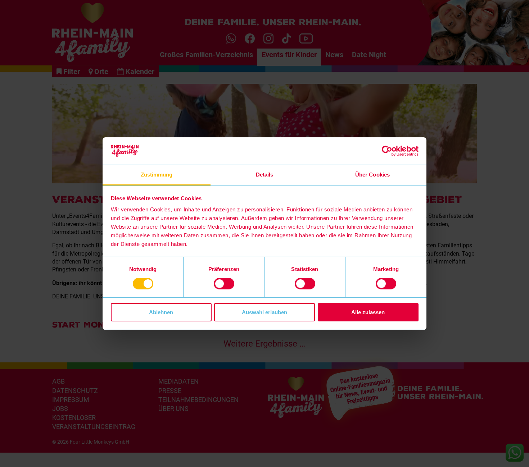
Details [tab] (264, 174)
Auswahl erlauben (264, 312)
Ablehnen (161, 312)
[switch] (224, 283)
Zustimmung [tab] (157, 174)
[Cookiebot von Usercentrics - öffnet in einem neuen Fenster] (387, 151)
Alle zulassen (368, 312)
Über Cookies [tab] (372, 174)
